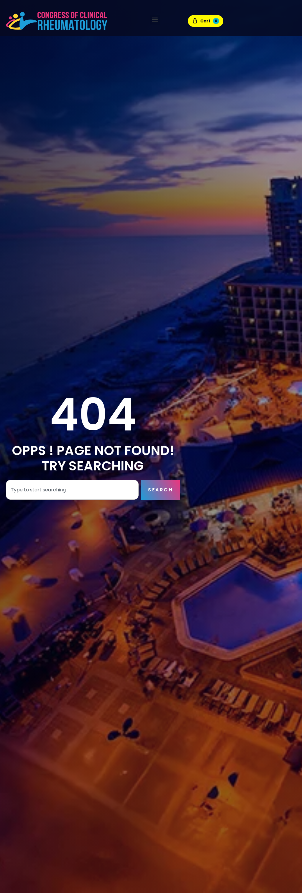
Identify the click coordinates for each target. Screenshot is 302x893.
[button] (155, 20)
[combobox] (72, 490)
